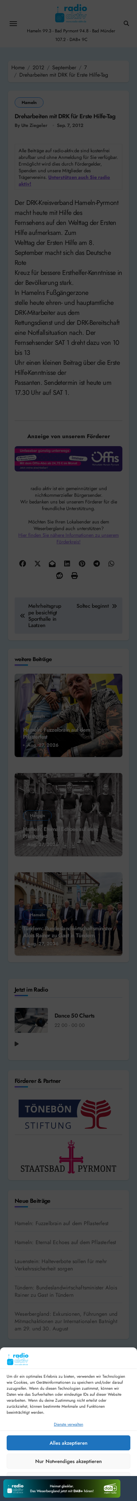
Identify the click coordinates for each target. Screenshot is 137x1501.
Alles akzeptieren (68, 1443)
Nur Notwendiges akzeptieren (68, 1461)
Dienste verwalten (68, 1424)
